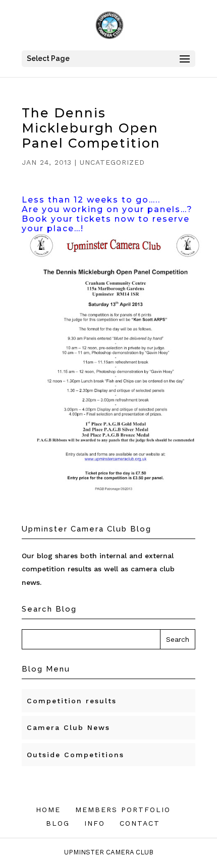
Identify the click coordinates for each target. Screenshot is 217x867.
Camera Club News (68, 727)
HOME (48, 810)
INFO (94, 823)
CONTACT (140, 823)
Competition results (72, 701)
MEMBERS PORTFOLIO (123, 810)
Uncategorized (112, 162)
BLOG (58, 823)
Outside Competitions (75, 755)
